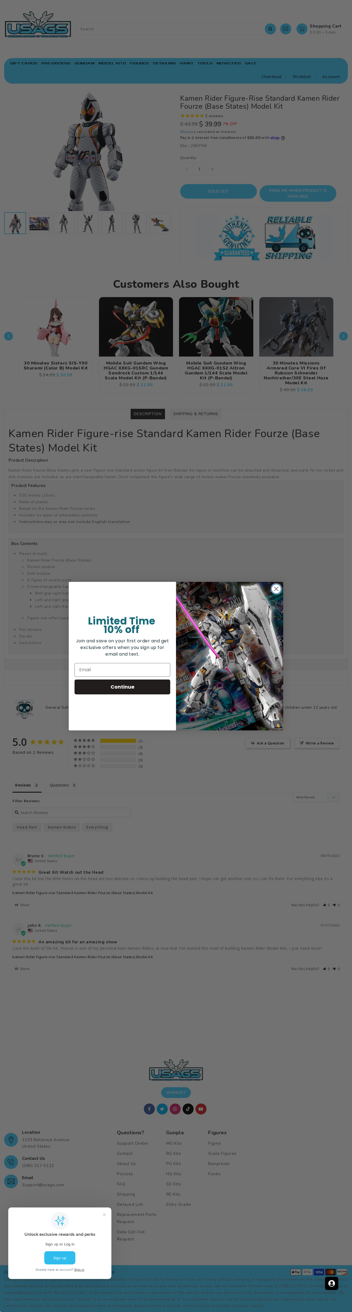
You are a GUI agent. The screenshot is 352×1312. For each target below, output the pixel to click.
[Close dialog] (276, 589)
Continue (122, 686)
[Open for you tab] (331, 1283)
